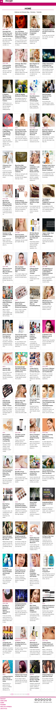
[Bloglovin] (41, 699)
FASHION (3, 704)
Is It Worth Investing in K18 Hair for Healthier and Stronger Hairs (7, 571)
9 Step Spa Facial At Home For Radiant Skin (34, 473)
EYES (16, 127)
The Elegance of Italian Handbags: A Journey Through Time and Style (7, 304)
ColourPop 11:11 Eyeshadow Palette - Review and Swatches (21, 505)
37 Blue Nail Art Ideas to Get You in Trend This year (35, 370)
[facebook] (36, 699)
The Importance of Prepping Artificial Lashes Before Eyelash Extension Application (47, 272)
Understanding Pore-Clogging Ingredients (7, 67)
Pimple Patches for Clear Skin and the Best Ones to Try (20, 571)
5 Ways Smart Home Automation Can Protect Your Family (47, 65)
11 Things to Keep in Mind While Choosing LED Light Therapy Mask (8, 133)
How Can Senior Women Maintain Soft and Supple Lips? (21, 236)
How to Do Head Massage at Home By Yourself (7, 538)
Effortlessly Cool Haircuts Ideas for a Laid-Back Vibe (47, 302)
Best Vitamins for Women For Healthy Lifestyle (34, 65)
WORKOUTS (18, 640)
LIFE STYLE (3, 708)
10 (26, 694)
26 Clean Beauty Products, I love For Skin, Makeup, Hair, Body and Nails (35, 236)
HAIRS (2, 702)
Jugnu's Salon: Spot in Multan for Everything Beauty (48, 234)
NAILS (4, 366)
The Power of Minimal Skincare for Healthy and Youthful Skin (48, 370)
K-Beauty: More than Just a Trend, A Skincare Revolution (20, 65)
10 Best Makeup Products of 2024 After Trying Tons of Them (21, 202)
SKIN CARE (3, 700)
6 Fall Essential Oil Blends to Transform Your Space (20, 538)
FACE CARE (17, 29)
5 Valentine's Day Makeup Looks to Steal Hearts (47, 336)
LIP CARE (17, 232)
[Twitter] (38, 699)
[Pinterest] (44, 699)
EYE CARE (44, 266)
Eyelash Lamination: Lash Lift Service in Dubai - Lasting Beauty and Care (34, 168)
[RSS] (50, 699)
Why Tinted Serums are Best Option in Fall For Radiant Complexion (34, 609)
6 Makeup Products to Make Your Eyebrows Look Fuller (48, 607)
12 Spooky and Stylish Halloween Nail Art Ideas (7, 644)
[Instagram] (47, 699)
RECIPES (32, 674)
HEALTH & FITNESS (6, 706)
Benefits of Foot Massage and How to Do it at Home (21, 473)
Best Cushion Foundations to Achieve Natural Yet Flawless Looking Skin (7, 438)
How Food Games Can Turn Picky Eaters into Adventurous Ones (7, 473)
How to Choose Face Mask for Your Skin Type (7, 336)
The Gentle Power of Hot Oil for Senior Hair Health (48, 31)
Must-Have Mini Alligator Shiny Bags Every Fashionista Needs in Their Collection (20, 168)
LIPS (4, 502)
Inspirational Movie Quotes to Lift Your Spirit (47, 504)
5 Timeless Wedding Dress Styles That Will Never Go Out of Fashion (7, 97)
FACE (16, 198)
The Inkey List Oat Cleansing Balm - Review (20, 436)
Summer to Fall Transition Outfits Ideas (7, 234)
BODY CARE (5, 29)
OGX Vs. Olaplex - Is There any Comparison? (47, 570)
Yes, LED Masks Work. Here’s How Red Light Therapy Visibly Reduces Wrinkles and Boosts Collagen (21, 35)
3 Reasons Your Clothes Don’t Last (7, 167)
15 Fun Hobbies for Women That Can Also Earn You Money (48, 471)
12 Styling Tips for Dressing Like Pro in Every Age (20, 644)
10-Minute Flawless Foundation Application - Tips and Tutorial (34, 573)
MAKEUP (3, 698)
